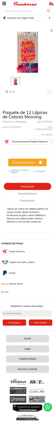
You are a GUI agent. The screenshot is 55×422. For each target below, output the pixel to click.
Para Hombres (40, 322)
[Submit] (49, 11)
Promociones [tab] (27, 200)
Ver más (4, 292)
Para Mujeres (14, 322)
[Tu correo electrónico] (27, 314)
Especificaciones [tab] (27, 193)
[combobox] (27, 11)
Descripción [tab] (27, 186)
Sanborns (21, 121)
